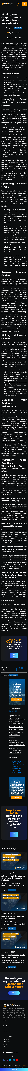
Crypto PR (16, 762)
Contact (5, 1046)
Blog (4, 1049)
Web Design (6, 1031)
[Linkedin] (17, 670)
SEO (4, 1028)
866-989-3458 (12, 1052)
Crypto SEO (18, 28)
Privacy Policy (17, 1067)
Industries (6, 1039)
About (5, 1044)
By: (15, 33)
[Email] (22, 668)
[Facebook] (20, 668)
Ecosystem (6, 1041)
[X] (17, 668)
